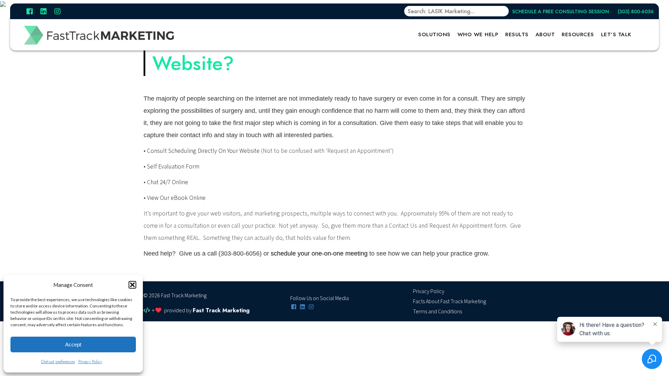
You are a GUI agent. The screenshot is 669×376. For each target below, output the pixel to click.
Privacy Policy (90, 362)
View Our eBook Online (176, 198)
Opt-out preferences (58, 362)
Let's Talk (616, 34)
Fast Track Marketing (221, 310)
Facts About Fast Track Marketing (449, 301)
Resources (578, 34)
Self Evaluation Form (173, 166)
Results (517, 34)
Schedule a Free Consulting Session (560, 11)
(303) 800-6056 (636, 11)
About (545, 34)
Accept (73, 344)
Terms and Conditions (437, 311)
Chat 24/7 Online (167, 182)
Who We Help (478, 34)
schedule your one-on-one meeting (319, 253)
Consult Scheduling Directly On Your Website (203, 151)
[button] (132, 284)
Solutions (434, 34)
